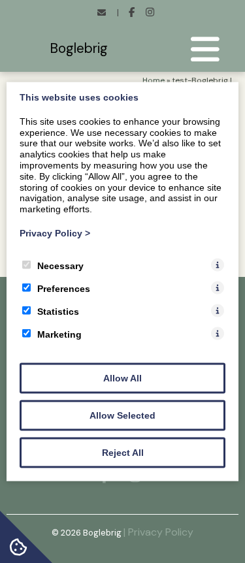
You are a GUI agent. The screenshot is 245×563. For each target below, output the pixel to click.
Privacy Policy (55, 233)
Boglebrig (79, 48)
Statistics (58, 311)
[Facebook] (131, 13)
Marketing (59, 334)
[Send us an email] (101, 13)
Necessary (60, 265)
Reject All (123, 452)
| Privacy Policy (158, 532)
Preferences (63, 288)
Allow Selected (122, 415)
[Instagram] (150, 13)
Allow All (122, 377)
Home (153, 80)
